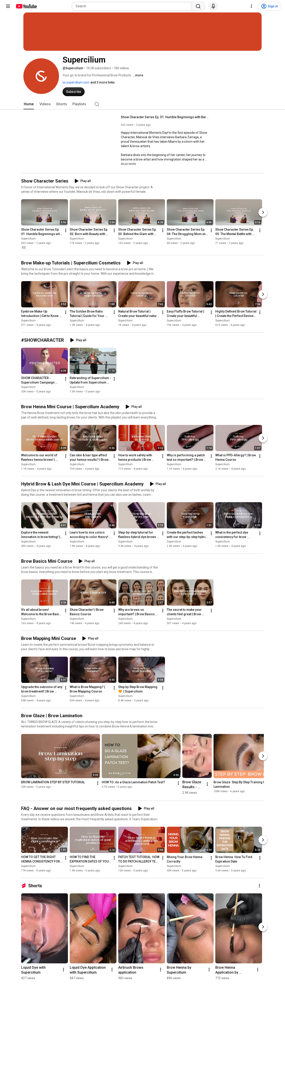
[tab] (28, 104)
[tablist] (142, 104)
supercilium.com (78, 82)
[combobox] (132, 6)
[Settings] (251, 6)
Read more (128, 164)
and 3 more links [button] (102, 82)
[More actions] (65, 230)
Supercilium (28, 238)
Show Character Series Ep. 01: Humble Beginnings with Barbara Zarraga (165, 117)
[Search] (198, 6)
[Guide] (8, 6)
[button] (128, 164)
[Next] (263, 212)
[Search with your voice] (213, 6)
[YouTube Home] (26, 6)
